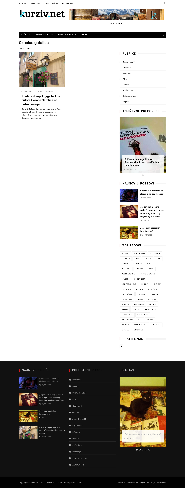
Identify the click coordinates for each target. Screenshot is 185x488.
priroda (152, 299)
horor (125, 264)
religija (152, 304)
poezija (141, 294)
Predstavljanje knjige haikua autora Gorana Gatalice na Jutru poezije (41, 100)
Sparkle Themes (76, 483)
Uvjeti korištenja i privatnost (58, 3)
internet (126, 269)
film (137, 259)
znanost (156, 325)
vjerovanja (127, 320)
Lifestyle (127, 68)
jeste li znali (128, 274)
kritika (144, 284)
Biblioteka (77, 380)
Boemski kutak (65, 34)
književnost (139, 279)
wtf (140, 320)
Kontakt (23, 3)
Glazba (126, 85)
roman (136, 309)
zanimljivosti (140, 325)
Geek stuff (127, 73)
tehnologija (150, 309)
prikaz (140, 299)
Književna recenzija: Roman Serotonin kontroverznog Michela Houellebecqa (141, 162)
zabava (150, 320)
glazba (147, 259)
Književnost (128, 90)
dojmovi (126, 259)
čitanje (125, 330)
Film (125, 79)
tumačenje (127, 315)
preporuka (127, 299)
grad (158, 259)
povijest (154, 294)
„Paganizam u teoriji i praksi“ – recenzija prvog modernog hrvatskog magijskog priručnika (51, 397)
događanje (155, 254)
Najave (85, 34)
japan (151, 269)
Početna (25, 34)
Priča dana (77, 445)
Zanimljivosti (43, 34)
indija (149, 264)
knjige (125, 279)
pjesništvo (127, 294)
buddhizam (139, 254)
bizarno (125, 254)
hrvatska (137, 264)
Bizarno (75, 386)
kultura (157, 284)
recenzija (139, 304)
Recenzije (76, 452)
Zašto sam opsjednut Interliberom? (142, 434)
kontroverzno (129, 284)
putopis (125, 304)
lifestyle (126, 289)
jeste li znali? (147, 274)
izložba (139, 269)
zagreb (125, 325)
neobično (152, 289)
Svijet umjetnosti (130, 96)
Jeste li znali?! (129, 62)
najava (139, 289)
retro (125, 309)
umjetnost (142, 315)
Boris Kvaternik (45, 92)
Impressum (35, 3)
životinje (138, 330)
